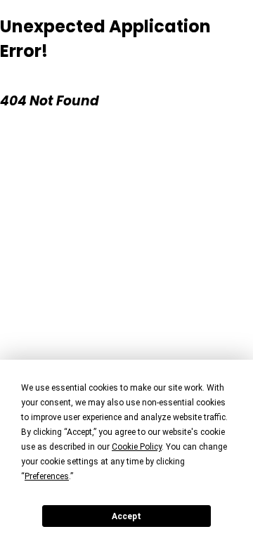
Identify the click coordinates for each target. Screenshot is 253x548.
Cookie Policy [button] (137, 447)
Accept (126, 516)
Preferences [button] (47, 476)
